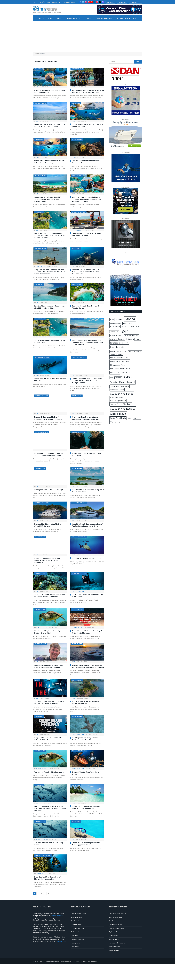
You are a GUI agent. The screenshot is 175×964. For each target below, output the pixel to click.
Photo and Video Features (117, 943)
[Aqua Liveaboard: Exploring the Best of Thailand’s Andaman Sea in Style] (87, 510)
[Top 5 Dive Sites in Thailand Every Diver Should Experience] (87, 476)
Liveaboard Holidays (119, 342)
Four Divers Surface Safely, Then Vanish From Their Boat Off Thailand (50, 125)
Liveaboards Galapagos (135, 351)
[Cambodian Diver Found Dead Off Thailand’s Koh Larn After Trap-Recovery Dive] (50, 183)
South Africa (136, 418)
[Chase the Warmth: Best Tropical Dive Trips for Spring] (87, 292)
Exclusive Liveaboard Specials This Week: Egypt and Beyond (86, 844)
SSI (74, 157)
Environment (116, 335)
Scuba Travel (118, 414)
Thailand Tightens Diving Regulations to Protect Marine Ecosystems (49, 595)
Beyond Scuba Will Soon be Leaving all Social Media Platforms (87, 632)
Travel (89, 18)
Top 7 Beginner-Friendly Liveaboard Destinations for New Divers (86, 739)
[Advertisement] (87, 36)
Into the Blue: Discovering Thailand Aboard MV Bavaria (48, 525)
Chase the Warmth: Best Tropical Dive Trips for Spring (86, 307)
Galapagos (113, 339)
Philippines (118, 377)
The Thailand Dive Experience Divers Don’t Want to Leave (86, 234)
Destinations (135, 2)
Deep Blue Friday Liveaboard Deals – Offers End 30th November (48, 739)
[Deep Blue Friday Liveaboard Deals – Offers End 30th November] (50, 724)
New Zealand (134, 373)
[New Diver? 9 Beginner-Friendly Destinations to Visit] (50, 617)
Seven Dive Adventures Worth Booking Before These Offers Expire (49, 162)
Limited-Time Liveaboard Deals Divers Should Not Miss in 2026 (49, 307)
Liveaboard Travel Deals (120, 368)
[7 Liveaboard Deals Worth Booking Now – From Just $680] (87, 111)
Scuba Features (73, 18)
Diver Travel (115, 327)
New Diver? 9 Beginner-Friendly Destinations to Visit (47, 632)
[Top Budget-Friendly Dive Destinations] (50, 758)
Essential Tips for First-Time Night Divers (85, 773)
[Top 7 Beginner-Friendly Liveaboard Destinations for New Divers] (87, 724)
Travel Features (77, 139)
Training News (76, 396)
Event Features (113, 935)
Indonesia (130, 339)
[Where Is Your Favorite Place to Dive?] (87, 545)
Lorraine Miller (41, 873)
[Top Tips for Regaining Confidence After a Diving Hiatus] (87, 581)
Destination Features (42, 357)
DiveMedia (77, 961)
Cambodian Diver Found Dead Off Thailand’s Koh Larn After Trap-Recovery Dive (47, 199)
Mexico (124, 372)
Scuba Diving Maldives (120, 404)
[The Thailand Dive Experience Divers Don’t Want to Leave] (87, 220)
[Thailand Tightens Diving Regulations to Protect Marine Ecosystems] (50, 581)
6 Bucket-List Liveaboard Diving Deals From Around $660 (49, 91)
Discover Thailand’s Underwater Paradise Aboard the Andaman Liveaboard (47, 560)
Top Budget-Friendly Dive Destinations (50, 772)
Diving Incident (114, 331)
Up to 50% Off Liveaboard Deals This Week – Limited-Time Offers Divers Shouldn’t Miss (86, 272)
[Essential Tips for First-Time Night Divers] (87, 758)
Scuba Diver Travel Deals (119, 386)
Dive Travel (135, 327)
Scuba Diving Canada (117, 390)
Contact (110, 2)
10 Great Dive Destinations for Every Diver (48, 844)
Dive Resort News (77, 69)
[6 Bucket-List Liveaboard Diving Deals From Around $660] (50, 76)
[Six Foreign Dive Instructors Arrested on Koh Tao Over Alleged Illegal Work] (87, 76)
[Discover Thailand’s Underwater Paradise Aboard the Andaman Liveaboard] (50, 545)
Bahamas (38, 69)
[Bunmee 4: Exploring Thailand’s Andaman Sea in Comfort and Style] (50, 403)
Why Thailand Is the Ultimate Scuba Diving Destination (86, 702)
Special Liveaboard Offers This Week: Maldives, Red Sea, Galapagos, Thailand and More (50, 808)
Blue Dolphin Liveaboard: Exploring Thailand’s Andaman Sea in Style (48, 454)
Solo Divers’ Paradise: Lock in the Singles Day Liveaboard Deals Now (85, 418)
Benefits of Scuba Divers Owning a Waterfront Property (58, 2)
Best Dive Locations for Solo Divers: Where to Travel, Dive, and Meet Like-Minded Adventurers (87, 199)
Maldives (114, 372)
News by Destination (126, 18)
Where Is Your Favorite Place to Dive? (86, 558)
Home (41, 18)
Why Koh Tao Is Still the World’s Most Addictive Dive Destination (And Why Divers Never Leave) (49, 272)
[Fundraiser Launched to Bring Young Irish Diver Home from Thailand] (50, 652)
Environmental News (131, 336)
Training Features (114, 947)
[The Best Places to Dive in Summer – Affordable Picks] (87, 147)
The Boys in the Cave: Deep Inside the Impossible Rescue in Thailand (49, 702)
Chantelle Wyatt (78, 230)
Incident (121, 339)
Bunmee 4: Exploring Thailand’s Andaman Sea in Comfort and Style (48, 418)
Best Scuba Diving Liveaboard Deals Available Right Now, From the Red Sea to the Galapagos (49, 235)
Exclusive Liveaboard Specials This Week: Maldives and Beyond (86, 807)
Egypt (124, 331)
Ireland (138, 339)
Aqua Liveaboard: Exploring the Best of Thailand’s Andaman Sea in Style (87, 525)
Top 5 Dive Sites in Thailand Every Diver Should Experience (88, 491)
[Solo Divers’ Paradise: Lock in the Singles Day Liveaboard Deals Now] (87, 403)
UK (119, 421)
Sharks (129, 418)
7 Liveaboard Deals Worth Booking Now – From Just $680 (87, 125)
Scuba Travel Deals (118, 418)
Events (60, 18)
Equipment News (76, 932)
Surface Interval (104, 18)
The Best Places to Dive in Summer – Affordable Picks (86, 162)
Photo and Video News (78, 939)
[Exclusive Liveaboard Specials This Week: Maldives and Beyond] (87, 793)
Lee (37, 87)
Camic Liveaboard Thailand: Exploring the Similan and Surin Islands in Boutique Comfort (87, 381)
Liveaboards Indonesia (116, 354)
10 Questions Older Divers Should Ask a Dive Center (87, 454)
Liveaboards (117, 347)
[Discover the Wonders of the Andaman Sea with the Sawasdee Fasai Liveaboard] (87, 652)
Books (37, 680)
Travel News (76, 103)
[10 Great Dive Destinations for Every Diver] (50, 829)
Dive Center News (76, 921)
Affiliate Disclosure (93, 961)
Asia (112, 319)
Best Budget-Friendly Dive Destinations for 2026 (50, 380)
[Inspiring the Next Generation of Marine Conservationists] (50, 863)
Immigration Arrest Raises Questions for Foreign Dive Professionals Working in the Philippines (88, 342)
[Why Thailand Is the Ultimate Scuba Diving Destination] (87, 688)
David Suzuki (127, 323)
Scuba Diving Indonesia (118, 400)
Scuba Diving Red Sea (123, 408)
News (49, 18)
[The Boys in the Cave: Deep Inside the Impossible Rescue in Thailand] (50, 688)
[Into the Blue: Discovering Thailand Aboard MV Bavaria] (50, 510)
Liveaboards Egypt (118, 351)
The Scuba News (51, 961)
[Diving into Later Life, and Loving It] (50, 476)
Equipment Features (115, 932)
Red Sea (127, 377)
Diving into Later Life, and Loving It (48, 490)
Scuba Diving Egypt (121, 393)
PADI (111, 377)
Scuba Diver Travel (122, 382)
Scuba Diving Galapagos (117, 397)
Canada (129, 319)
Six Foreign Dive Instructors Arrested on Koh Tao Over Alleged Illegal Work (88, 91)
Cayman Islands (115, 323)
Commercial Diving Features (117, 913)
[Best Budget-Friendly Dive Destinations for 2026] (50, 365)
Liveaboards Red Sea (119, 361)
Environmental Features (43, 856)
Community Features (78, 432)
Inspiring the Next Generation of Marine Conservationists (47, 878)
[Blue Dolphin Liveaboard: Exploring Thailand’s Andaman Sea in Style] (50, 440)
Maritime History (114, 939)
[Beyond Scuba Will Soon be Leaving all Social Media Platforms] (87, 617)
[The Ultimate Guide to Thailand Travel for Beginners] (50, 327)
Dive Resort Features (115, 924)
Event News (74, 935)
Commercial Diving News (78, 913)
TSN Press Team (41, 337)
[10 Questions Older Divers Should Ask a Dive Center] (87, 440)
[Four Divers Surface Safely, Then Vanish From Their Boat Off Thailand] (50, 111)
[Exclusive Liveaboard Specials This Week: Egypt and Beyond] (87, 829)
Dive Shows (125, 327)
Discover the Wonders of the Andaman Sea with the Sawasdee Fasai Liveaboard (88, 666)
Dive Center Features (78, 212)
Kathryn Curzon (78, 591)
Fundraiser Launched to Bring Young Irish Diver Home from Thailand (48, 666)
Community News (77, 319)
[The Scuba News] (48, 9)
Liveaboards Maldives (119, 357)
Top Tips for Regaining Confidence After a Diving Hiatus (87, 595)
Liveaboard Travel (118, 365)
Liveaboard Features (78, 357)
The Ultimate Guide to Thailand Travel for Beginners (49, 341)
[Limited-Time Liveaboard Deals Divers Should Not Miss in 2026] (50, 292)
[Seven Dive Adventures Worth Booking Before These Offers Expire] (50, 147)
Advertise (122, 2)
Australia (119, 319)
